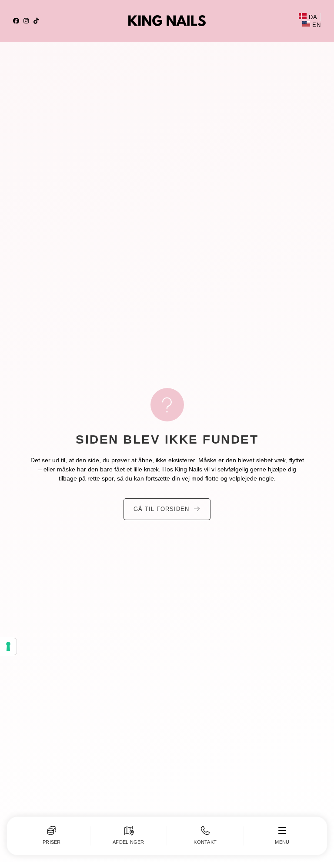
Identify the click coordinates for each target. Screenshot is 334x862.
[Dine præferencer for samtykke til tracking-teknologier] (8, 646)
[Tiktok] (36, 21)
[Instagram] (26, 21)
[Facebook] (16, 21)
